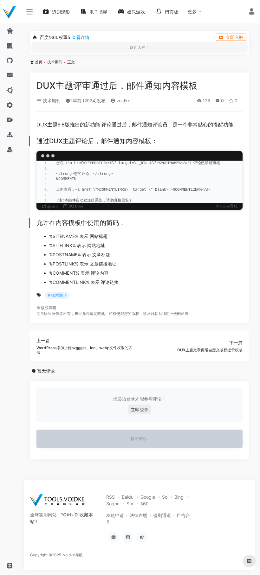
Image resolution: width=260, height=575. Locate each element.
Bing (179, 497)
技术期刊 (54, 62)
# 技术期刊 (57, 295)
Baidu (127, 497)
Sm (130, 503)
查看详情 (80, 37)
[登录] (251, 12)
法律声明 (138, 515)
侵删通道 (180, 313)
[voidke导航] (59, 502)
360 (144, 503)
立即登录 (139, 409)
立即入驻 (235, 37)
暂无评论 (46, 371)
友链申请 (115, 515)
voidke (122, 100)
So (164, 497)
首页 (38, 62)
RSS (110, 497)
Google (147, 497)
